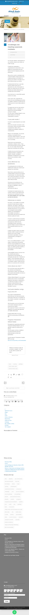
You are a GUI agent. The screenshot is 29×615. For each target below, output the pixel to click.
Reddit (15, 373)
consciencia (18, 489)
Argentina (11, 478)
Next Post (23, 383)
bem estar (17, 481)
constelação (7, 491)
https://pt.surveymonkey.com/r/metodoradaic (17, 340)
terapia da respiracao (9, 522)
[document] (14, 612)
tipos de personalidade (9, 527)
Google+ (14, 3)
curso (13, 491)
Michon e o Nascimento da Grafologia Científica (14, 468)
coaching (15, 364)
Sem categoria (8, 426)
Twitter (8, 3)
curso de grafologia (8, 494)
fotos (14, 504)
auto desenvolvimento (9, 481)
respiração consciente (9, 519)
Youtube (20, 3)
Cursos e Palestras (9, 417)
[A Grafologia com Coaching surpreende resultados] (14, 37)
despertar (6, 499)
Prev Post (5, 383)
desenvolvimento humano (15, 496)
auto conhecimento (18, 478)
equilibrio (21, 501)
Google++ (7, 376)
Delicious (21, 373)
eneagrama (18, 499)
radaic (6, 517)
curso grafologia (17, 494)
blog (5, 414)
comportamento (13, 486)
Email (18, 400)
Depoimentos (7, 418)
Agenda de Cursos (8, 410)
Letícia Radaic (12, 54)
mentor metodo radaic (13, 366)
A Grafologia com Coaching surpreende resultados (15, 47)
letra (12, 511)
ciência (13, 483)
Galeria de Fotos (8, 420)
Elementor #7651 (8, 461)
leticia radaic (7, 511)
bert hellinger (7, 483)
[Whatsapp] (14, 612)
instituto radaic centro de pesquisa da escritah (13, 509)
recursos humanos (12, 517)
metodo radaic (18, 511)
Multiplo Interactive (18, 608)
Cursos (6, 463)
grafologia (21, 364)
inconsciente (11, 506)
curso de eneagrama (20, 491)
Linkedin (17, 3)
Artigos (6, 412)
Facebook (11, 3)
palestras (12, 514)
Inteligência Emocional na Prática (11, 552)
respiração (21, 517)
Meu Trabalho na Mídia (9, 423)
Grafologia (7, 422)
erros (6, 504)
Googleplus (11, 400)
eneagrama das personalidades (11, 501)
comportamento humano (9, 489)
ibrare (6, 506)
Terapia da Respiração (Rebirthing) (11, 524)
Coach (10, 364)
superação (17, 519)
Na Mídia (6, 425)
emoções (12, 499)
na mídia (6, 514)
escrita (10, 504)
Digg (18, 373)
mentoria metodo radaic (13, 368)
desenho (6, 496)
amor (6, 478)
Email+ (10, 376)
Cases (6, 415)
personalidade (18, 514)
